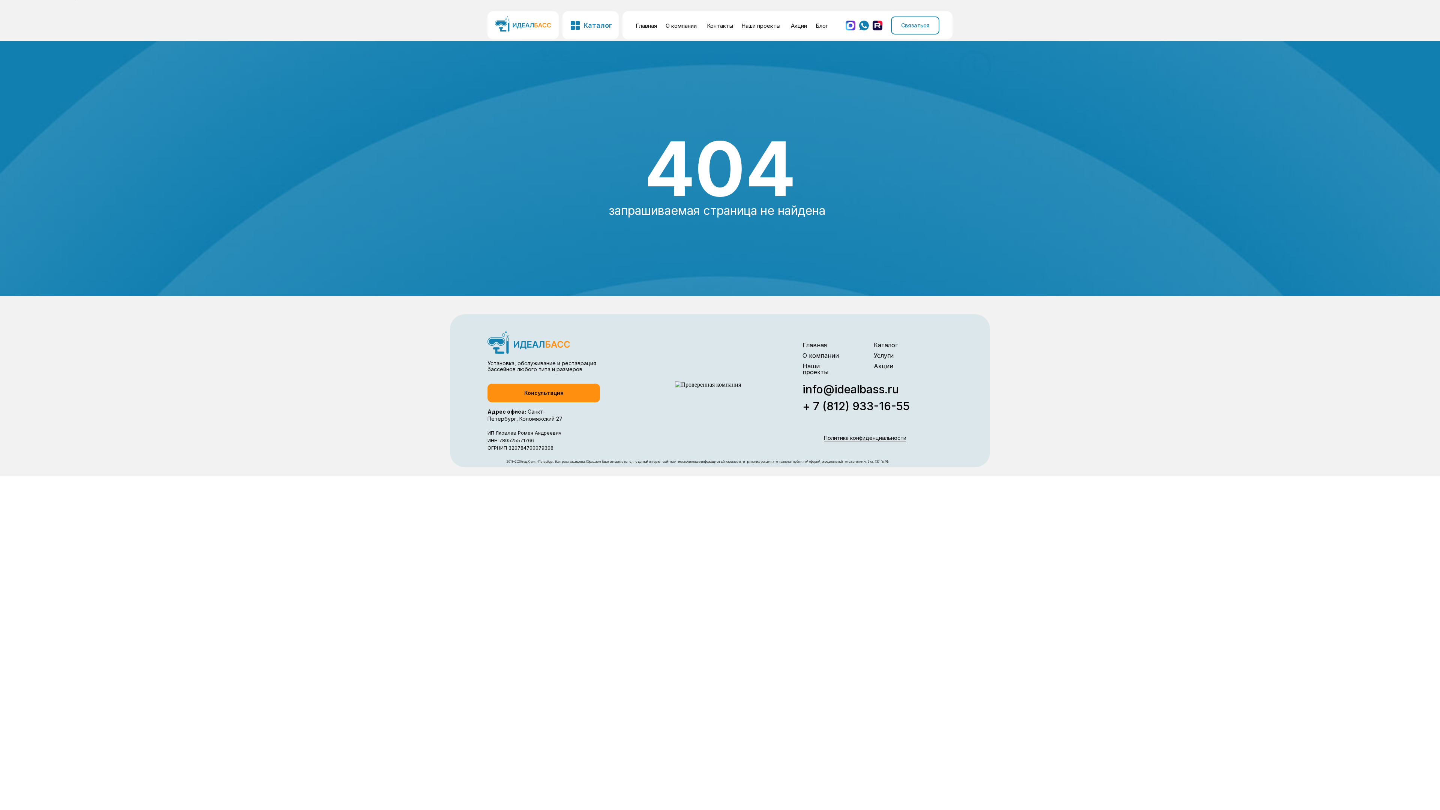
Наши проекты (760, 25)
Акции (799, 25)
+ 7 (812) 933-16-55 (856, 406)
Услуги (884, 355)
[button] (544, 393)
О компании (681, 25)
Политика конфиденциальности (865, 438)
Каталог (886, 345)
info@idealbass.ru (850, 389)
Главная (646, 25)
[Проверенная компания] (708, 384)
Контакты (720, 25)
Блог (822, 25)
